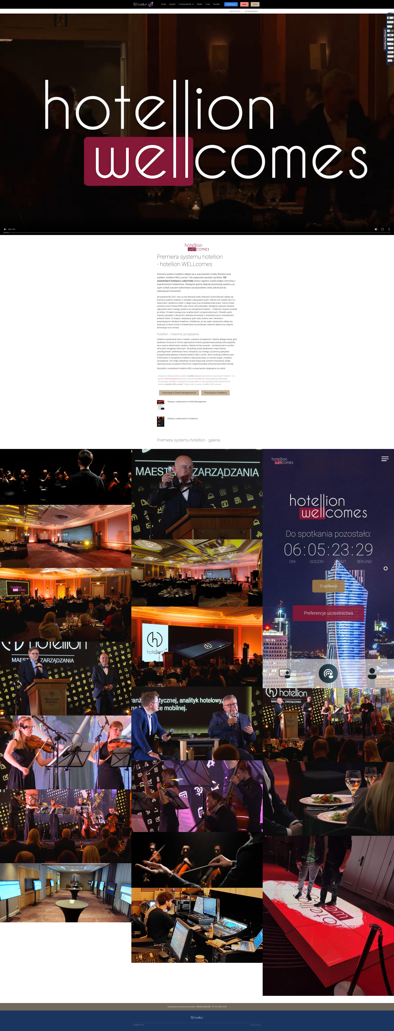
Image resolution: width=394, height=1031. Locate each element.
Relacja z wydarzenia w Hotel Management (186, 401)
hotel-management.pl (172, 379)
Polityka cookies (255, 1025)
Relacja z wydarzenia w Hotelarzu (182, 418)
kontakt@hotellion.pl (251, 11)
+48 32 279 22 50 (234, 11)
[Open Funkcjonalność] (193, 4)
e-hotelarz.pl (199, 379)
